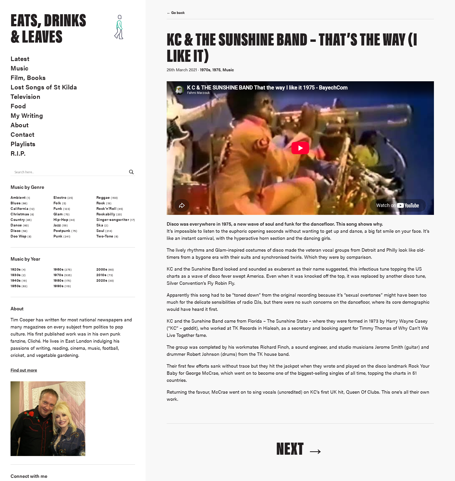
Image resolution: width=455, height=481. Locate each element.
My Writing (27, 115)
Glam (58, 213)
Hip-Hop (60, 219)
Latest (20, 58)
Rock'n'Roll (106, 208)
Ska (99, 224)
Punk (58, 236)
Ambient (18, 197)
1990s (58, 285)
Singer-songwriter (112, 219)
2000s (101, 269)
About (20, 124)
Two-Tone (104, 236)
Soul (100, 230)
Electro (60, 197)
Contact (22, 134)
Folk (57, 202)
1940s (16, 280)
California (19, 208)
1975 (216, 70)
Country (18, 219)
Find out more (24, 370)
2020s (101, 280)
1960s (58, 269)
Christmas (20, 213)
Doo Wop (19, 236)
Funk (57, 208)
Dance (16, 224)
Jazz (57, 224)
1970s (58, 274)
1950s (16, 285)
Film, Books (28, 77)
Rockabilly (105, 213)
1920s (16, 269)
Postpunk (62, 230)
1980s (58, 280)
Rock (100, 202)
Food (18, 105)
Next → (300, 447)
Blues (16, 202)
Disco (16, 230)
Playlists (23, 143)
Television (25, 96)
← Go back (176, 12)
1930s (16, 274)
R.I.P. (18, 153)
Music (20, 67)
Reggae (103, 197)
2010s (101, 274)
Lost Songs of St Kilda (44, 86)
